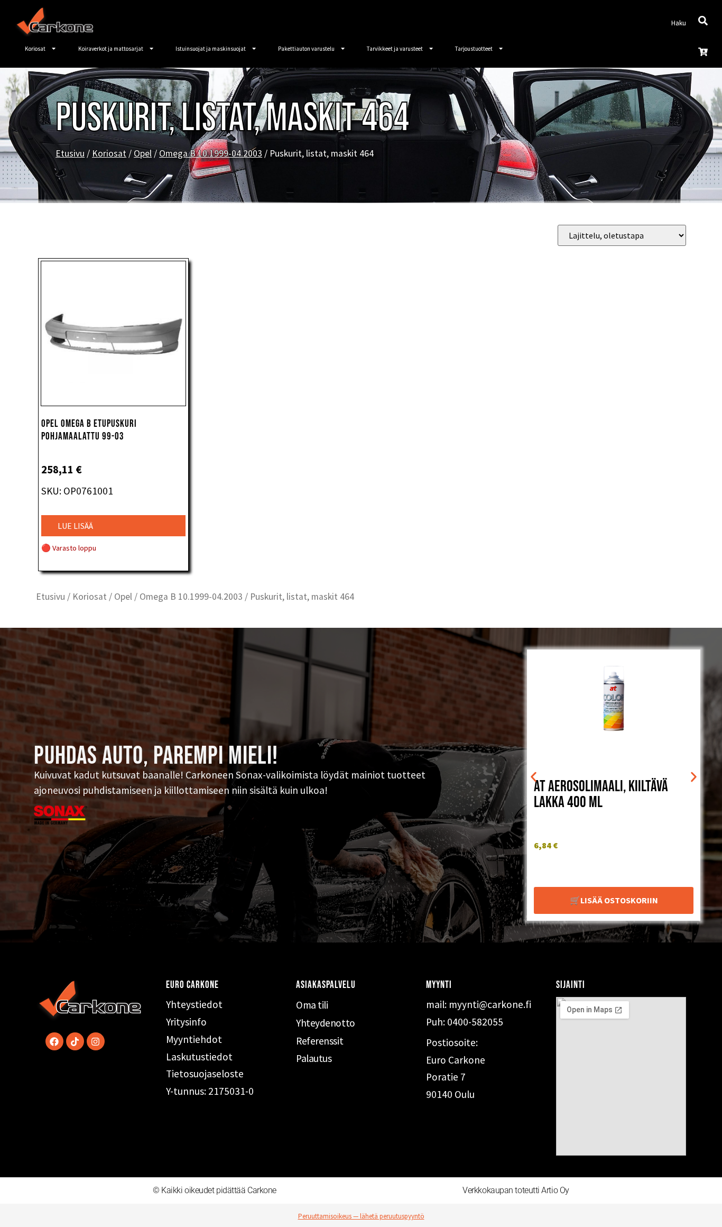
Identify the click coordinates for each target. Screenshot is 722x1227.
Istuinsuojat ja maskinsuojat (210, 48)
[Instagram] (96, 1041)
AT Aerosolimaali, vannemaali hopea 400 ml (611, 794)
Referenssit (319, 1040)
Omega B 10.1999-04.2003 (210, 153)
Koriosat (35, 48)
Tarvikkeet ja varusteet (395, 48)
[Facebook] (54, 1041)
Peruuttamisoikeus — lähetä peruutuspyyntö (361, 1216)
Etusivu (70, 153)
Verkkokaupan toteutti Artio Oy (515, 1190)
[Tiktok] (75, 1041)
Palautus (313, 1058)
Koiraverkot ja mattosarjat (110, 48)
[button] (533, 777)
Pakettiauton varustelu (306, 48)
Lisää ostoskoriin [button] (619, 900)
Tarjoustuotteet (474, 48)
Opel (143, 153)
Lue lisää (75, 525)
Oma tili (312, 1005)
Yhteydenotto (325, 1023)
